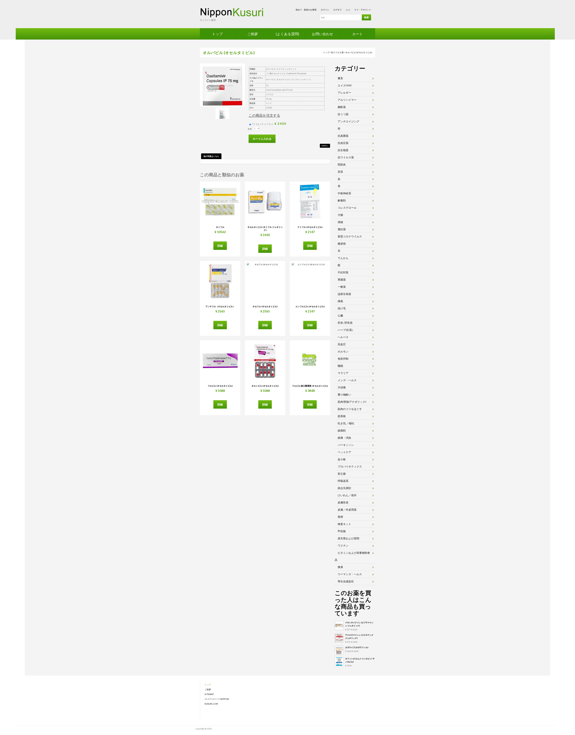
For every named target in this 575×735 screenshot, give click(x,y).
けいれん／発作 (347, 495)
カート (357, 34)
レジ (348, 9)
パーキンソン (346, 445)
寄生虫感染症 (346, 581)
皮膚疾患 (343, 502)
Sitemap (209, 694)
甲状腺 (342, 531)
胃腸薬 (342, 279)
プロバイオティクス (350, 466)
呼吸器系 (343, 480)
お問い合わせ (322, 34)
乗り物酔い (344, 394)
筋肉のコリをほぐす (350, 409)
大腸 (340, 214)
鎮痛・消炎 (344, 437)
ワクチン (343, 545)
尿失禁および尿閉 (348, 538)
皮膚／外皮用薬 (347, 509)
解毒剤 (342, 200)
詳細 (220, 245)
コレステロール (347, 207)
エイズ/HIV (345, 85)
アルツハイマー (347, 99)
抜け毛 (342, 308)
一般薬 (342, 286)
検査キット (344, 524)
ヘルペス (343, 337)
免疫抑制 (343, 358)
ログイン (325, 9)
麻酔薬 (342, 107)
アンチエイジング (348, 121)
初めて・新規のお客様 (306, 9)
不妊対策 (343, 272)
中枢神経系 (344, 193)
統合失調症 (344, 488)
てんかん (343, 258)
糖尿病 (342, 243)
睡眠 (340, 365)
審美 (340, 78)
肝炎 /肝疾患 (345, 322)
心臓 (340, 315)
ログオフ (337, 9)
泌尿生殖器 (344, 294)
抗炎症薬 (343, 143)
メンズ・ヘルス (347, 380)
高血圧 (342, 344)
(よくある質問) (287, 34)
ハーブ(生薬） (346, 329)
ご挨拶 (252, 34)
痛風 (340, 301)
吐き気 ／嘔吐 (346, 423)
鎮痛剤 (342, 430)
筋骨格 (342, 416)
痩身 (340, 567)
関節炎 (342, 164)
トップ (217, 34)
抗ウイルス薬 (337, 52)
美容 (340, 171)
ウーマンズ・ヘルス (350, 574)
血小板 (342, 459)
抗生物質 (343, 150)
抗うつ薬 (343, 114)
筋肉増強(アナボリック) (352, 401)
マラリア (343, 373)
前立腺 (342, 473)
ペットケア (344, 452)
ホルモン (343, 351)
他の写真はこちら (211, 156)
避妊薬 (342, 229)
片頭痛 (342, 387)
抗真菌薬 (343, 135)
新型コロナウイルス (350, 236)
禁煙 (340, 516)
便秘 (340, 222)
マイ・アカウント (362, 9)
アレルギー (344, 92)
